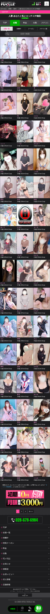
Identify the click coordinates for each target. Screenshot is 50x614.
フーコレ (3, 9)
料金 (25, 23)
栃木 (15, 9)
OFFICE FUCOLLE (26, 601)
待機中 (19, 29)
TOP (5, 23)
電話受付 (38, 611)
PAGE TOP (25, 595)
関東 (10, 9)
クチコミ (45, 23)
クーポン (31, 29)
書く (30, 610)
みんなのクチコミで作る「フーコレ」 (25, 589)
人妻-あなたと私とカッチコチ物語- (29, 9)
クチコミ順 (43, 29)
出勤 (35, 23)
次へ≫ (31, 511)
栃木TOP (5, 12)
